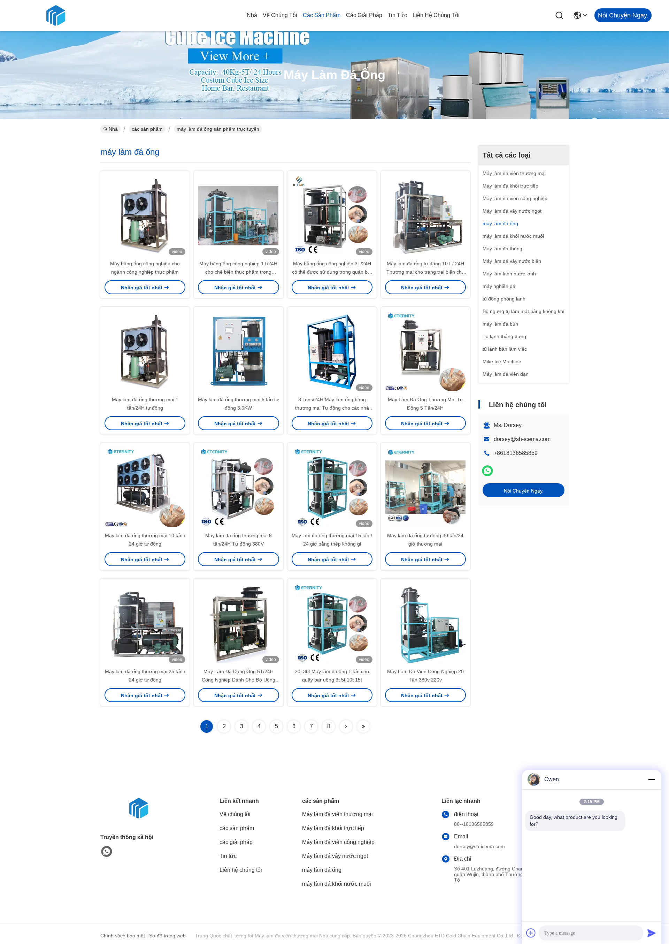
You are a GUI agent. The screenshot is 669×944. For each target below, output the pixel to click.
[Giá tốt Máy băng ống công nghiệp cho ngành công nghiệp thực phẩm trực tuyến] (145, 215)
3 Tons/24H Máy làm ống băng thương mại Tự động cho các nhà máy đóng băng (332, 408)
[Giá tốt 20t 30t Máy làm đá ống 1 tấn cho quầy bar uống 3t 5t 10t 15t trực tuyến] (332, 623)
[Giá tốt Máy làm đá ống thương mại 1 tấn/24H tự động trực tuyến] (145, 351)
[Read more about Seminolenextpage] (346, 726)
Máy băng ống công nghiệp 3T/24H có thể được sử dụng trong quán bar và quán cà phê (332, 272)
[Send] (651, 933)
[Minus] (651, 779)
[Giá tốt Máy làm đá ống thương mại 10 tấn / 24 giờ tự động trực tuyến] (145, 487)
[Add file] (531, 933)
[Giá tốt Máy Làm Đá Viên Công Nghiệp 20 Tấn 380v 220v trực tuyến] (425, 623)
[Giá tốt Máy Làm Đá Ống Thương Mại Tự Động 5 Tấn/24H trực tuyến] (425, 351)
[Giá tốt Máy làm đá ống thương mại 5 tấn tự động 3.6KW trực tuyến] (238, 351)
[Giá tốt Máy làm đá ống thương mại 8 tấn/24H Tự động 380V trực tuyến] (238, 487)
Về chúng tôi (280, 15)
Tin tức (397, 15)
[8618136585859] (106, 851)
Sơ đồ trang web (167, 935)
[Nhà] (138, 817)
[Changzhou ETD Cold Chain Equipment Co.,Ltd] (55, 15)
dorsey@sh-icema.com (522, 439)
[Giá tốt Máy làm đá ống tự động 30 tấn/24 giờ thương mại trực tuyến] (425, 487)
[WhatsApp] (487, 470)
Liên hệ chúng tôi (436, 15)
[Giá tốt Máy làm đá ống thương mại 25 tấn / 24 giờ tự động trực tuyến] (145, 623)
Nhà (252, 15)
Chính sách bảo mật (122, 935)
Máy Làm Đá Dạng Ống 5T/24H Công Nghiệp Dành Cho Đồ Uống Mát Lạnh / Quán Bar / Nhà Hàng (238, 680)
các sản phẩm (321, 15)
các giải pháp (364, 15)
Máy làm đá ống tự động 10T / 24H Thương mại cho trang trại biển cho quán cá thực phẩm (425, 272)
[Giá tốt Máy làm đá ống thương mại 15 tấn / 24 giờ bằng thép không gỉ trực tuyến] (332, 487)
